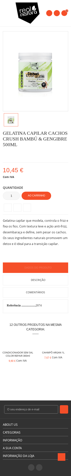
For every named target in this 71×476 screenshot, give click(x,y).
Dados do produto (38, 267)
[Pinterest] (27, 208)
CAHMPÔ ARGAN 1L (53, 352)
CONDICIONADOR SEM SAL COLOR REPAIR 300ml (17, 354)
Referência (14, 305)
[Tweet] (17, 208)
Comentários (35, 292)
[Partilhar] (8, 208)
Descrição (37, 280)
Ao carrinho (36, 195)
